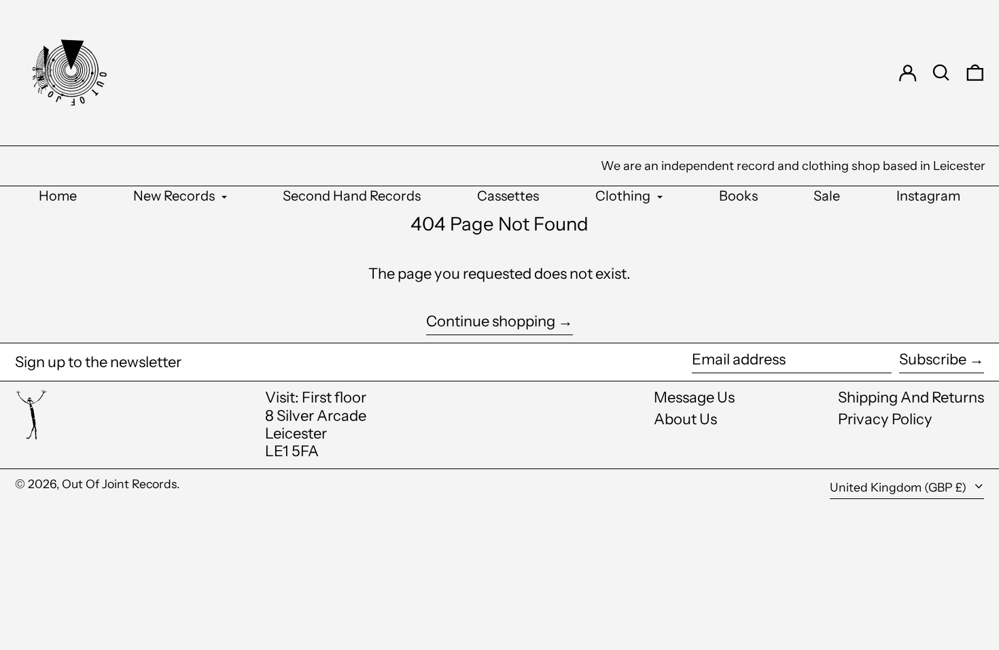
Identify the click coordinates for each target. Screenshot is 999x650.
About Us (685, 419)
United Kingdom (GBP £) (899, 487)
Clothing (624, 196)
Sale (826, 196)
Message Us (694, 397)
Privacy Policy (885, 419)
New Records (175, 196)
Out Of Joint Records (119, 484)
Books (738, 196)
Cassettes (508, 196)
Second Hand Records (352, 196)
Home (58, 196)
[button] (941, 72)
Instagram (928, 196)
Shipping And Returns (911, 397)
